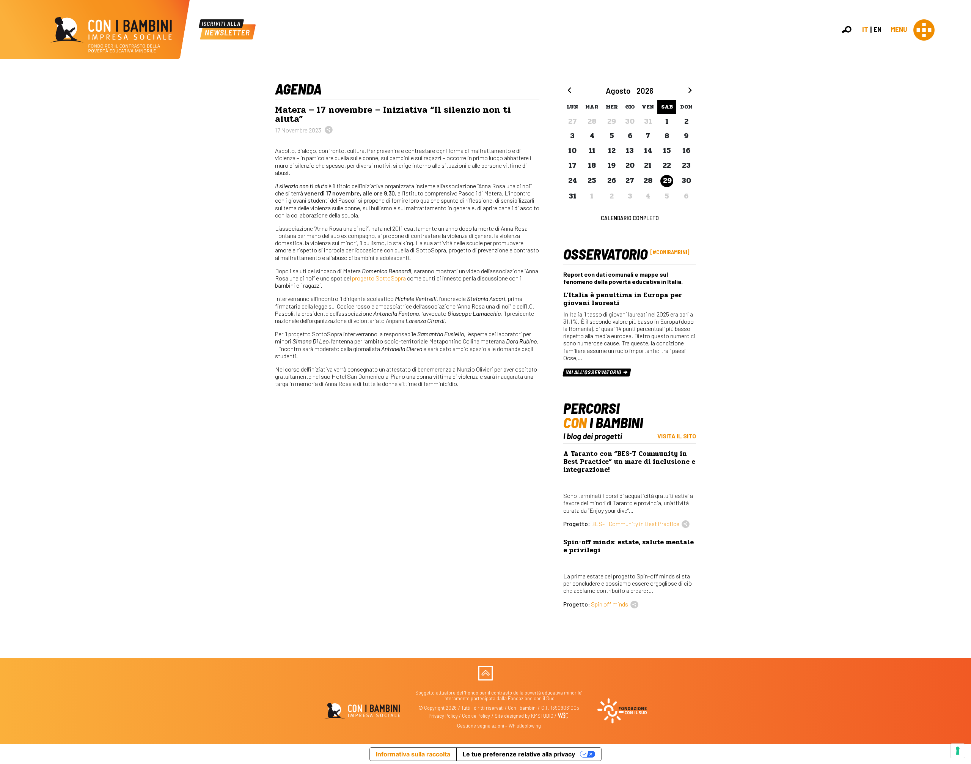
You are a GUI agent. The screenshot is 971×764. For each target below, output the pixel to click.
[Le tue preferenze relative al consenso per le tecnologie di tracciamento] (958, 751)
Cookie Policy (476, 716)
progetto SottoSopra (379, 278)
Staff (959, 138)
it (865, 29)
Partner (962, 130)
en (877, 29)
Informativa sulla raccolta (413, 754)
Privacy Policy (443, 716)
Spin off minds (609, 604)
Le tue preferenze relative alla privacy (519, 754)
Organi (960, 113)
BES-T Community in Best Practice (635, 523)
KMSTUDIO (542, 716)
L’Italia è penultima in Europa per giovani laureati (622, 299)
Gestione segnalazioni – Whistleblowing (499, 726)
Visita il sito (676, 435)
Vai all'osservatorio (594, 372)
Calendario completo (630, 217)
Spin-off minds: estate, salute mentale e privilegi (628, 546)
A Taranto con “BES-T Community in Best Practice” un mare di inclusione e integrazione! (629, 462)
